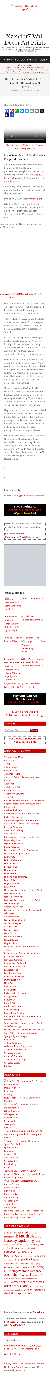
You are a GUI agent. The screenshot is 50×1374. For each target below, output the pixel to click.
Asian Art (8, 797)
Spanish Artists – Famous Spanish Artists (23, 1023)
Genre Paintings (11, 903)
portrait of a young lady (31, 1263)
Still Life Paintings (12, 1026)
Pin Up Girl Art (11, 996)
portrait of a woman (15, 1263)
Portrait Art (9, 1003)
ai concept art (17, 1232)
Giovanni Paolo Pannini (15, 920)
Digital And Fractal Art (14, 843)
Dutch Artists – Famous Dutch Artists (21, 850)
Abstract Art (10, 760)
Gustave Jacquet (11, 930)
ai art (7, 1232)
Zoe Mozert (9, 1066)
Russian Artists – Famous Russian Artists (23, 1016)
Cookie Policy (17, 1348)
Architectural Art (12, 787)
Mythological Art (12, 979)
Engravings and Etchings (15, 876)
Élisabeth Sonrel (11, 870)
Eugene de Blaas (12, 883)
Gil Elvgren (9, 913)
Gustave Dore (10, 926)
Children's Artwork (13, 817)
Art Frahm (9, 790)
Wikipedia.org (35, 198)
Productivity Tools (12, 1006)
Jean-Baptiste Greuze (14, 956)
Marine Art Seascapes (14, 976)
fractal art (24, 1248)
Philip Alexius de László (15, 993)
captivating (26, 1240)
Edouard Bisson (11, 863)
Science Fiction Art (13, 1019)
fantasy (35, 1244)
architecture (10, 1236)
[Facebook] (6, 111)
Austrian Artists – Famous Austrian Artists (24, 800)
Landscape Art (11, 969)
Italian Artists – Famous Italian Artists (22, 953)
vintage (14, 1271)
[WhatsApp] (16, 111)
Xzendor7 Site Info (13, 1056)
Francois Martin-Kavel (14, 896)
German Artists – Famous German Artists (23, 910)
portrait (26, 1259)
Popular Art (9, 999)
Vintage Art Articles (13, 1042)
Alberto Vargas (11, 767)
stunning (38, 1267)
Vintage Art (9, 1039)
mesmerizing (30, 1256)
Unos (39, 1367)
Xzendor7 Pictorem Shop (25, 510)
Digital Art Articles (12, 846)
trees (6, 1271)
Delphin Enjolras (12, 840)
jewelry (19, 1252)
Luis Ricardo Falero (13, 973)
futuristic (32, 1248)
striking (29, 1267)
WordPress (21, 1370)
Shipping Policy (32, 1348)
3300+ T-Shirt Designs (25, 711)
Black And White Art (13, 810)
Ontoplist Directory (13, 1354)
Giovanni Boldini (12, 916)
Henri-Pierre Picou (13, 936)
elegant (28, 1244)
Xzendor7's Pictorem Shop (25, 702)
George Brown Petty (13, 906)
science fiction (20, 1267)
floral (9, 1248)
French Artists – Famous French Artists (22, 900)
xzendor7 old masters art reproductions (24, 1284)
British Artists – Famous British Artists (22, 813)
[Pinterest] (11, 111)
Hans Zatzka (10, 933)
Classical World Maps (14, 830)
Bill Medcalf (9, 807)
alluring (30, 1232)
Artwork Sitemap (12, 1340)
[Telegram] (26, 111)
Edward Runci (10, 866)
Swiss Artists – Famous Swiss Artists (21, 1033)
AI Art (7, 763)
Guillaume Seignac (13, 923)
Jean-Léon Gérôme (13, 959)
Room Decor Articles (14, 1013)
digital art (9, 1244)
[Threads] (6, 115)
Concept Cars (10, 833)
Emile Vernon (10, 873)
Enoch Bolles (10, 880)
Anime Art (9, 783)
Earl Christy (9, 856)
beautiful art (37, 1237)
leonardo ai (13, 1255)
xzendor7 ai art (17, 1274)
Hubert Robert (11, 939)
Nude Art (8, 983)
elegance (19, 1244)
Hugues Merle (11, 943)
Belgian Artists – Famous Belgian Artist (22, 803)
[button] (25, 59)
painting (41, 1255)
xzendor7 (35, 1271)
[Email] (31, 111)
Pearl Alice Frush (12, 986)
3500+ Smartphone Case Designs (25, 715)
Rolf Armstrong (11, 1009)
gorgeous (10, 1251)
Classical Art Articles (13, 827)
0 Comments (36, 90)
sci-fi (12, 1267)
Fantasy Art (9, 886)
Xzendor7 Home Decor (15, 1049)
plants (17, 1259)
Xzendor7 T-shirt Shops (15, 1059)
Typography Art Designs (15, 1036)
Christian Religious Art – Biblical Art (21, 820)
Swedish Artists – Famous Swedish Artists (24, 1029)
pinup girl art (9, 1260)
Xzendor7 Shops (12, 1052)
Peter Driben (10, 989)
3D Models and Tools (14, 757)
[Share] (11, 115)
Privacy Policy (24, 1345)
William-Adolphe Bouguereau (18, 1046)
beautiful (24, 1236)
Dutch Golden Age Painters (17, 853)
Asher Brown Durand (14, 793)
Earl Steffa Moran (12, 860)
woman (24, 1271)
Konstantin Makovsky (14, 966)
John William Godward (15, 963)
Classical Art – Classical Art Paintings (21, 823)
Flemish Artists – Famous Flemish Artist (23, 890)
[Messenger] (21, 111)
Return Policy (10, 1345)
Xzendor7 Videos (12, 1062)
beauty (10, 1240)
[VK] (36, 111)
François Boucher (12, 893)
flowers (16, 1248)
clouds (38, 1241)
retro (7, 1267)
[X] (41, 111)
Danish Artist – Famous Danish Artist (21, 836)
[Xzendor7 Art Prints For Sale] (25, 565)
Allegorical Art (11, 770)
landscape (27, 1252)
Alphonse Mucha (12, 773)
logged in (21, 495)
